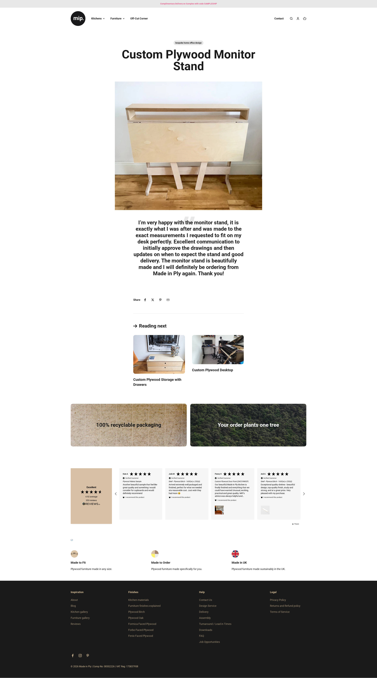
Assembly (205, 617)
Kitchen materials (138, 599)
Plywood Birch (136, 611)
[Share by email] (168, 300)
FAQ (201, 635)
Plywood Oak (135, 617)
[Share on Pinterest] (160, 300)
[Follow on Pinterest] (88, 656)
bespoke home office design (188, 43)
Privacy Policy (278, 599)
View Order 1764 (145, 287)
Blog (73, 605)
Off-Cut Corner (139, 18)
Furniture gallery (80, 617)
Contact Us (205, 599)
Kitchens (96, 18)
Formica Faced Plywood (142, 623)
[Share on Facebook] (145, 300)
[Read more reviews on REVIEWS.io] (91, 504)
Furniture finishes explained (144, 605)
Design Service (207, 605)
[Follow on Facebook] (73, 656)
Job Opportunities (209, 641)
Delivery (204, 611)
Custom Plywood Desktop (212, 370)
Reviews (76, 623)
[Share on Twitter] (153, 300)
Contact (279, 18)
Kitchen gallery (79, 611)
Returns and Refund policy (285, 605)
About (74, 599)
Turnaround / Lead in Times (215, 623)
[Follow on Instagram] (80, 656)
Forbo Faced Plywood (140, 629)
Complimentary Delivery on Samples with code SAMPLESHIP (188, 4)
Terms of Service (280, 611)
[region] (210, 493)
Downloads (205, 629)
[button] (115, 493)
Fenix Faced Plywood (140, 635)
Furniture (115, 18)
